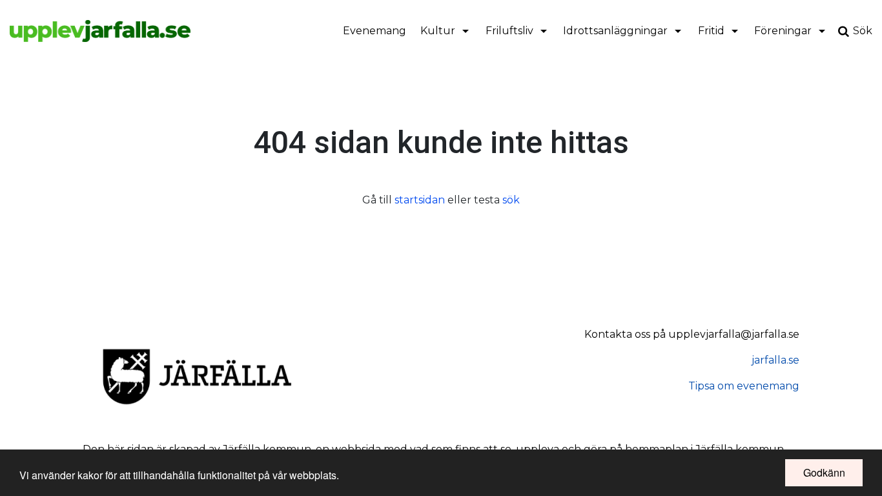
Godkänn (824, 472)
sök (511, 200)
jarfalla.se (775, 360)
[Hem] (100, 31)
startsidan (420, 200)
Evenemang (374, 31)
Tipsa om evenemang (743, 386)
